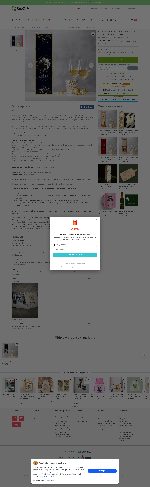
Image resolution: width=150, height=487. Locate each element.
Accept (102, 471)
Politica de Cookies (47, 476)
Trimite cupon (75, 255)
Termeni (88, 267)
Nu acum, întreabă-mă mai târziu (75, 263)
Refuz (102, 476)
